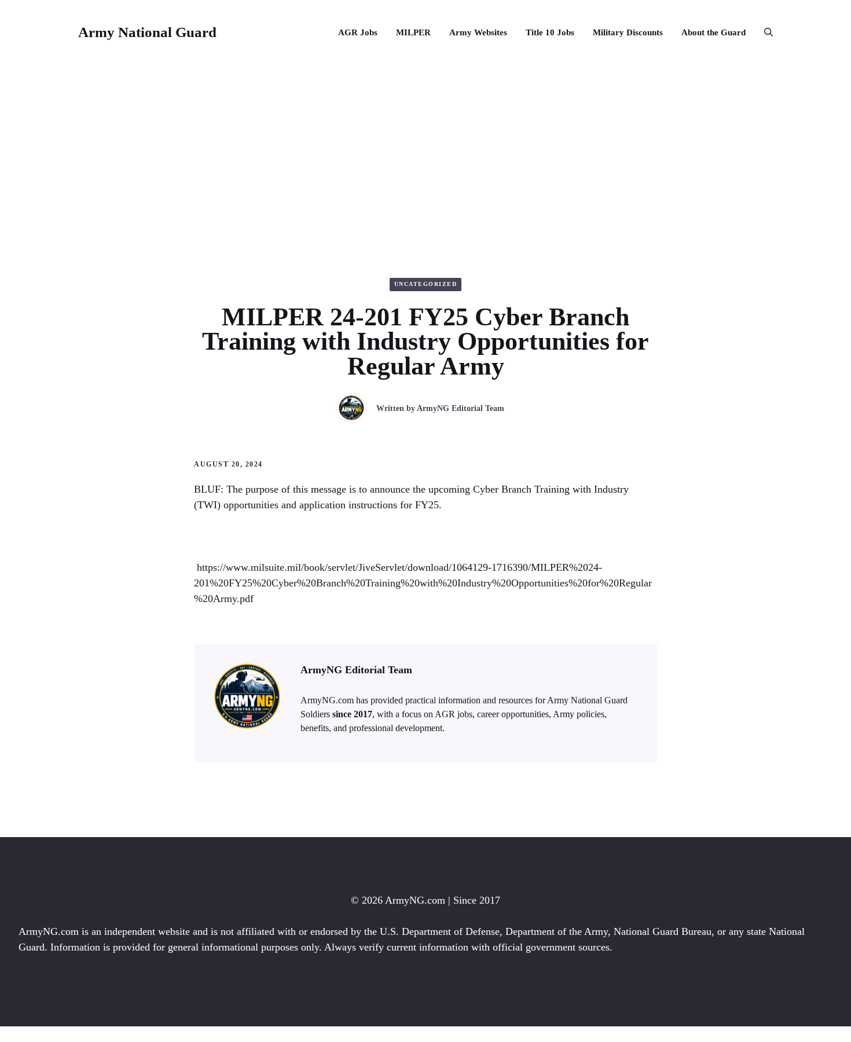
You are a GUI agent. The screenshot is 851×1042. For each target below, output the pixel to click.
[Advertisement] (425, 152)
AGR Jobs (357, 32)
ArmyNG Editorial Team (460, 408)
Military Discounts (628, 32)
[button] (764, 32)
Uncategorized (425, 284)
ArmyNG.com (415, 900)
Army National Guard (147, 32)
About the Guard (713, 32)
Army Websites (478, 32)
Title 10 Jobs (550, 32)
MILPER (413, 32)
